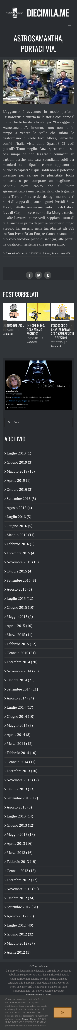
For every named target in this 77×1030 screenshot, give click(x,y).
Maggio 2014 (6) (20, 725)
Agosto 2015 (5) (19, 589)
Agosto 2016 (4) (19, 508)
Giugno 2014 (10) (20, 716)
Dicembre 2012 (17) (22, 880)
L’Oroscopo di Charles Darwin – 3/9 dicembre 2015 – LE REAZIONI (62, 331)
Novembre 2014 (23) (23, 671)
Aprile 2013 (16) (19, 843)
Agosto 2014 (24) (20, 698)
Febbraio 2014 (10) (21, 753)
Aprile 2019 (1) (18, 480)
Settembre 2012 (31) (22, 907)
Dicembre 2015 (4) (21, 553)
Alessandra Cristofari (16, 253)
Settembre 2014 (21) (22, 689)
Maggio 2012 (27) (21, 943)
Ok (62, 1012)
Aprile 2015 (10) (19, 626)
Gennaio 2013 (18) (21, 871)
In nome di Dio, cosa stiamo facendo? (36, 329)
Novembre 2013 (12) (23, 780)
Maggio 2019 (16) (21, 471)
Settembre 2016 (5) (21, 498)
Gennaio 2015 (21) (21, 653)
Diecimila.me (39, 966)
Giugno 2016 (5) (19, 526)
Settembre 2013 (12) (22, 798)
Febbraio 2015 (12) (21, 644)
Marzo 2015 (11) (19, 635)
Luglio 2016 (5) (19, 517)
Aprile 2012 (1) (18, 952)
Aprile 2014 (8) (18, 734)
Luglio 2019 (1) (19, 453)
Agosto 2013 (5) (19, 807)
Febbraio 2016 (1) (20, 544)
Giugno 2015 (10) (20, 607)
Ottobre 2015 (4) (19, 571)
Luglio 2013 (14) (20, 816)
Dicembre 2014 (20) (22, 662)
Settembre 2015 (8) (21, 580)
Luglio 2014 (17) (20, 707)
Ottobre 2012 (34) (20, 898)
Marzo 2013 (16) (20, 852)
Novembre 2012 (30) (23, 889)
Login (47, 994)
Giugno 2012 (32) (20, 934)
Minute (46, 253)
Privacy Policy (34, 994)
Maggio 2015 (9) (20, 616)
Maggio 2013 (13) (21, 834)
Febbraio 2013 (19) (21, 861)
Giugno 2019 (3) (19, 462)
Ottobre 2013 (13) (20, 789)
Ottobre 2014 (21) (20, 680)
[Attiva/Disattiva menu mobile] (70, 24)
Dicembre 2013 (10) (22, 771)
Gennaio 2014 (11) (21, 762)
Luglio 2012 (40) (20, 925)
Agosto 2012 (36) (20, 916)
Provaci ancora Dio (61, 253)
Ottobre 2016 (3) (19, 489)
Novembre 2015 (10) (23, 562)
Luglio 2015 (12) (20, 598)
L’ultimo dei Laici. (13, 325)
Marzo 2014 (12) (20, 743)
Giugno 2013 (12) (20, 825)
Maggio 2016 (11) (21, 535)
